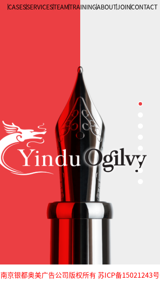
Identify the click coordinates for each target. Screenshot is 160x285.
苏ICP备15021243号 (128, 275)
